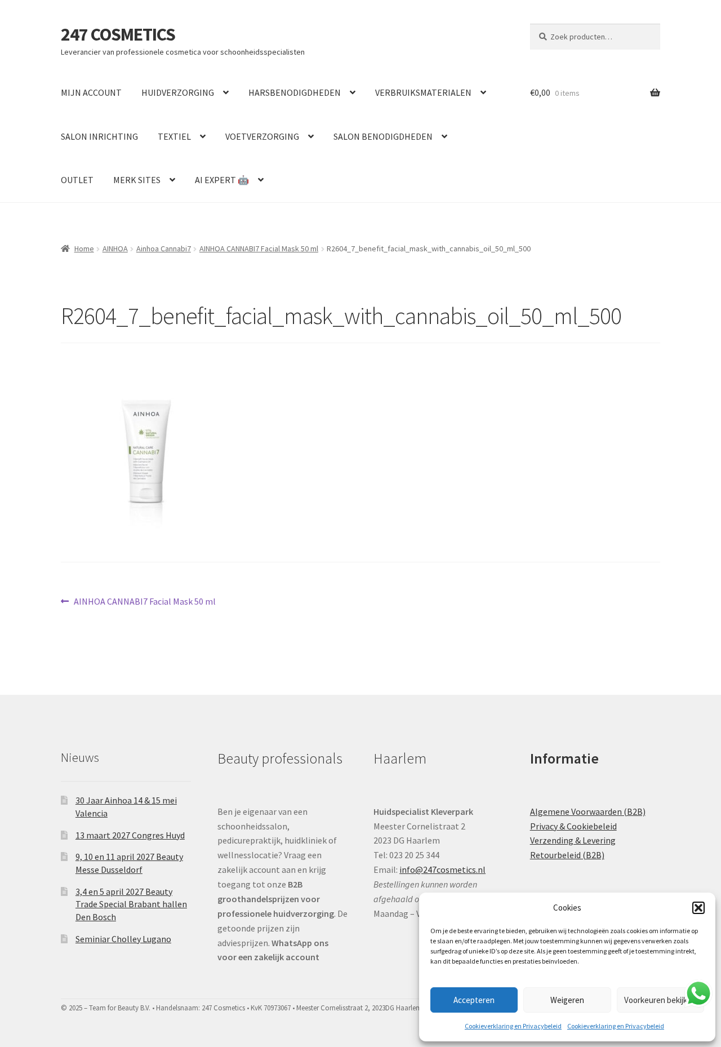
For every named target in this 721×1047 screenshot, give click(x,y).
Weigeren (567, 1000)
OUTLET (77, 179)
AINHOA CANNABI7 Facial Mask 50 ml (258, 248)
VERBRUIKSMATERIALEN (423, 92)
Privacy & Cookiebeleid (573, 826)
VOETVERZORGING (262, 136)
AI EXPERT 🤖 (222, 179)
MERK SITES (137, 179)
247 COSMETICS (118, 34)
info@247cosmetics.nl (442, 869)
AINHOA (115, 248)
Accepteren (474, 1000)
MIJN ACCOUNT (91, 92)
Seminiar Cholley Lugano (123, 938)
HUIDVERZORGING (177, 92)
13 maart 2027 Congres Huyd (130, 835)
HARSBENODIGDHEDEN (294, 92)
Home (84, 248)
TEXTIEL (174, 136)
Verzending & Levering (573, 840)
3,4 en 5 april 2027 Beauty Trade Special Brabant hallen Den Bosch (131, 904)
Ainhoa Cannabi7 (163, 248)
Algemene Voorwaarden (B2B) (588, 811)
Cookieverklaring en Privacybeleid (513, 1026)
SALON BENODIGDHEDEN (383, 136)
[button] (698, 907)
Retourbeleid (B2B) (567, 854)
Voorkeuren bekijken (660, 1000)
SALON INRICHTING (99, 136)
